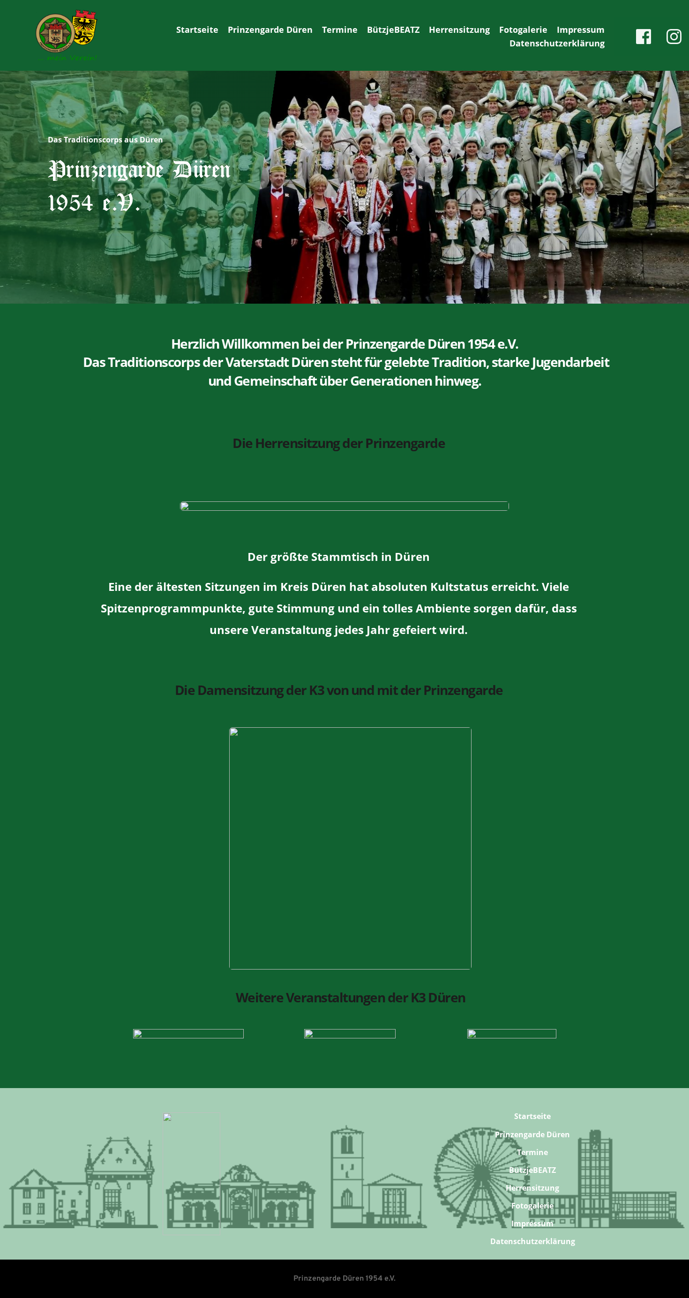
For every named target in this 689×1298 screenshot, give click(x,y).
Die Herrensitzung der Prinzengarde (338, 443)
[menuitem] (197, 30)
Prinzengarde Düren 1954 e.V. (344, 1278)
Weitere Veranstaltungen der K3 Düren (350, 997)
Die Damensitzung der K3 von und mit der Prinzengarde (339, 690)
